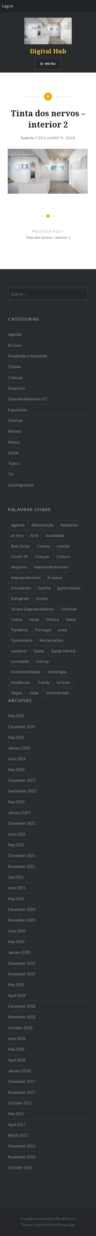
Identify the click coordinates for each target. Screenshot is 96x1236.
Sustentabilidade (26, 671)
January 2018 (19, 1070)
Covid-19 (19, 556)
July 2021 (16, 877)
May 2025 (16, 737)
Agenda (14, 334)
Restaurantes (51, 640)
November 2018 (21, 1017)
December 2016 (21, 1146)
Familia (44, 587)
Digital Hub (48, 51)
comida (63, 546)
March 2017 (18, 1135)
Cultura (63, 556)
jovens (42, 598)
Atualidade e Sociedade (27, 356)
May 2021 (16, 898)
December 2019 (21, 963)
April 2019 (16, 995)
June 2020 (16, 931)
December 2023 (21, 780)
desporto (19, 566)
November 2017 (21, 1092)
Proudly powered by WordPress (47, 1218)
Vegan (16, 692)
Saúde (13, 452)
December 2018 (21, 1006)
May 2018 (16, 1049)
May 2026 (16, 715)
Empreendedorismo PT (28, 399)
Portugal (43, 629)
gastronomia (69, 587)
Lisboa (17, 619)
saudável (19, 650)
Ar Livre (14, 345)
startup (42, 661)
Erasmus (54, 577)
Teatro (14, 463)
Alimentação (42, 525)
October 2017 (20, 1103)
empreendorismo (26, 577)
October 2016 (20, 1167)
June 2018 (16, 1038)
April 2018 (16, 1060)
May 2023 (16, 802)
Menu (50, 64)
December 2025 (21, 726)
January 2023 (19, 812)
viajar (34, 692)
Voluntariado (57, 692)
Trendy (43, 682)
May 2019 (16, 984)
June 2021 (16, 888)
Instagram (20, 598)
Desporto (16, 388)
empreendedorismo (51, 566)
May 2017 (16, 1113)
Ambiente (69, 525)
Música (14, 442)
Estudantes (21, 587)
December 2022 (21, 823)
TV (10, 474)
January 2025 (19, 748)
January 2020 (19, 952)
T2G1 (40, 138)
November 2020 (21, 920)
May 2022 (16, 845)
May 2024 (16, 769)
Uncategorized (20, 485)
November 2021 (21, 866)
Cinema (14, 366)
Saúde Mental (63, 650)
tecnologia (57, 671)
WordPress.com (61, 1224)
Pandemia (19, 629)
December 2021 (21, 855)
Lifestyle (15, 420)
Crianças (15, 377)
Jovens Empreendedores (32, 609)
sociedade (20, 661)
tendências (20, 682)
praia (62, 629)
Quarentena (21, 640)
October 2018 (20, 1028)
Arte (34, 535)
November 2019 (21, 974)
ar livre (17, 535)
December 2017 (21, 1081)
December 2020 (21, 909)
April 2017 (16, 1124)
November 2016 (21, 1157)
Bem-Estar (20, 546)
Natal (71, 619)
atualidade (54, 535)
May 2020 (16, 941)
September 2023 (22, 791)
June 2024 (16, 758)
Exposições (17, 410)
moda (34, 619)
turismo (63, 682)
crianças (42, 556)
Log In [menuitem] (7, 6)
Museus (14, 431)
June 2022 (16, 834)
